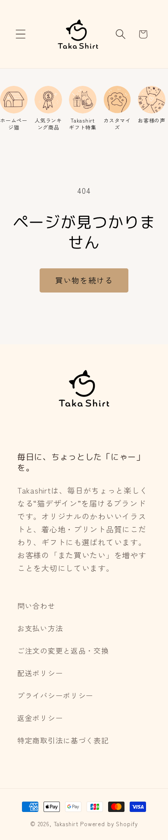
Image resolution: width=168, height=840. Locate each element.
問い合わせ (36, 606)
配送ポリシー (40, 673)
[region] (84, 108)
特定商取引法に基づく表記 (63, 740)
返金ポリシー (40, 718)
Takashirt (66, 824)
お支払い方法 (40, 628)
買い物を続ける (84, 280)
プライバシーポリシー (55, 695)
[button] (20, 34)
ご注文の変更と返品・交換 (63, 650)
